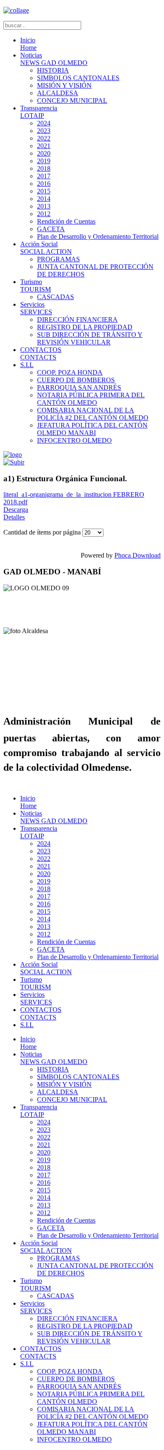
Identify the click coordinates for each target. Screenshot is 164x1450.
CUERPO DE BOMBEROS (76, 379)
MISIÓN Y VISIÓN (64, 85)
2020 (43, 153)
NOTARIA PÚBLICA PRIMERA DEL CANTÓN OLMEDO (91, 398)
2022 (43, 138)
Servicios (36, 308)
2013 (43, 206)
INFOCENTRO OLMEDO (74, 440)
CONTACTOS (40, 353)
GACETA (51, 228)
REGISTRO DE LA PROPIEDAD (84, 327)
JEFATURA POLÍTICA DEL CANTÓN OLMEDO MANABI (92, 429)
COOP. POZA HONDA (70, 372)
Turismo (35, 285)
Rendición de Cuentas (66, 221)
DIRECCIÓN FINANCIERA (77, 319)
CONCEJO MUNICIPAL (72, 100)
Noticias (53, 59)
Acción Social (46, 247)
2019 (43, 160)
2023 (43, 130)
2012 (43, 213)
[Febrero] (13, 462)
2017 (43, 176)
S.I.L (27, 364)
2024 (43, 123)
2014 (43, 198)
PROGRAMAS (58, 259)
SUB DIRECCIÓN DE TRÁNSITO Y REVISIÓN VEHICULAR (90, 338)
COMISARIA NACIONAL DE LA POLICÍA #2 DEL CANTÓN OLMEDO (92, 414)
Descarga (15, 509)
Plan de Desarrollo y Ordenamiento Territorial (98, 236)
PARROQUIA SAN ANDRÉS (79, 387)
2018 (43, 168)
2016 (43, 183)
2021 (43, 145)
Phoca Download (137, 555)
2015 (43, 191)
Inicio (28, 44)
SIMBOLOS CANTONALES (78, 77)
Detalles (14, 517)
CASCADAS (55, 296)
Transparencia (38, 111)
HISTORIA (53, 70)
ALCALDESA (57, 92)
